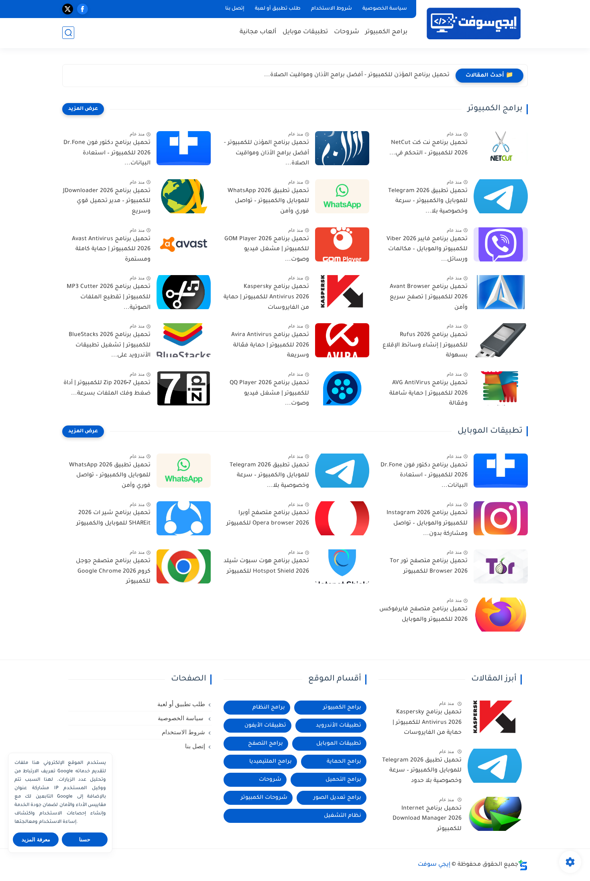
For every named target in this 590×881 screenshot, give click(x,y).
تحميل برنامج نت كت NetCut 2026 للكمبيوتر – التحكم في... (428, 148)
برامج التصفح (265, 744)
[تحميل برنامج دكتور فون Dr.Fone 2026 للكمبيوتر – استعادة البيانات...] (184, 148)
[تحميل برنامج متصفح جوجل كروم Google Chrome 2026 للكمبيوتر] (184, 566)
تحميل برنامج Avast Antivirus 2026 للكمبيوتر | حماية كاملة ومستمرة (111, 249)
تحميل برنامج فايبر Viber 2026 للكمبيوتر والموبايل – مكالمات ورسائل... (427, 249)
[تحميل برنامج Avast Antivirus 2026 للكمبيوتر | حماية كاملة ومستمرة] (184, 244)
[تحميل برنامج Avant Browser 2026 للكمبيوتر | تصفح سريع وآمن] (501, 292)
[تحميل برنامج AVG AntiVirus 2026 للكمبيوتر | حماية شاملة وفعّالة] (501, 388)
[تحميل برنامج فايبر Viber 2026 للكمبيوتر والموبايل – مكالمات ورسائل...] (501, 244)
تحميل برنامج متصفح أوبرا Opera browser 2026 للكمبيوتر (267, 518)
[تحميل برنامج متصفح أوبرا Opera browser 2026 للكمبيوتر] (342, 518)
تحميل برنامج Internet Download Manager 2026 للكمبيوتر (427, 819)
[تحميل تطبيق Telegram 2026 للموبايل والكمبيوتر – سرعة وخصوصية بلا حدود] (495, 766)
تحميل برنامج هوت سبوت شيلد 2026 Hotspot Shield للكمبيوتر (266, 566)
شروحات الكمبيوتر (264, 798)
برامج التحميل (343, 780)
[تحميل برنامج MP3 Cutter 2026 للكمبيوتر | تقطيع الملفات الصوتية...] (184, 292)
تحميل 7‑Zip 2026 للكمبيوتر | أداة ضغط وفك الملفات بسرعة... (107, 388)
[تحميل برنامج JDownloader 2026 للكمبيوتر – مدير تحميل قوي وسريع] (184, 196)
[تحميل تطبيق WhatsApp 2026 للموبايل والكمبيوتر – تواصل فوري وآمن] (342, 196)
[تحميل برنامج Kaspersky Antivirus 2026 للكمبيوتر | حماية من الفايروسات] (342, 292)
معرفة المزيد (36, 839)
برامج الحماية (344, 762)
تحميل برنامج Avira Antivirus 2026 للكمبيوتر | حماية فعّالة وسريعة (270, 345)
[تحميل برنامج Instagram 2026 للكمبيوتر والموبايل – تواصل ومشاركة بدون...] (501, 518)
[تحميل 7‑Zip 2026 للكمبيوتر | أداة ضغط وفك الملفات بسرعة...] (184, 388)
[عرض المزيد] (83, 109)
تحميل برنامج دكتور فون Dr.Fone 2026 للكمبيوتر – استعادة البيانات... (107, 153)
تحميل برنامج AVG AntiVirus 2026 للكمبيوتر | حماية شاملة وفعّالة (428, 393)
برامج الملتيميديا (270, 762)
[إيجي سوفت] (474, 23)
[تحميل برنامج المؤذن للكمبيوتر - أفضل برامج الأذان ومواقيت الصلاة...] (342, 148)
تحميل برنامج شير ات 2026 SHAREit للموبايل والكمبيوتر (113, 518)
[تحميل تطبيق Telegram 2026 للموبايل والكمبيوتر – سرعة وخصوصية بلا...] (501, 196)
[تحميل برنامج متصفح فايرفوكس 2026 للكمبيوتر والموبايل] (501, 614)
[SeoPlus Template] (523, 865)
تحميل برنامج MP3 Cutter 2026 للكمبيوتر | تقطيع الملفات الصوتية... (109, 297)
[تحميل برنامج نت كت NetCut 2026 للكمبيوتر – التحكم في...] (501, 148)
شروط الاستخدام (331, 9)
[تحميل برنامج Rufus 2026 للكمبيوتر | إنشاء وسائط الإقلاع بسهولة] (501, 340)
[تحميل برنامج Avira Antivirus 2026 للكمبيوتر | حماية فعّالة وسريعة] (342, 340)
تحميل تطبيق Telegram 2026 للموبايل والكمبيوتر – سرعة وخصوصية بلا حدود (422, 770)
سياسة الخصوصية (384, 9)
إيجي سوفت (434, 865)
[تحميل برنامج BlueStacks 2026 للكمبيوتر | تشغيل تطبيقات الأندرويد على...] (184, 340)
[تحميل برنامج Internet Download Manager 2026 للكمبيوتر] (495, 814)
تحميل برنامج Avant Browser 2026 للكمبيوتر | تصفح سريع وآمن (429, 297)
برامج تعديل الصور (337, 798)
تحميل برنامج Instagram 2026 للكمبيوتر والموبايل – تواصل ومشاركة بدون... (427, 523)
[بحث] (68, 32)
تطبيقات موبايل (305, 32)
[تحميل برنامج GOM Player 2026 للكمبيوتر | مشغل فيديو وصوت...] (342, 244)
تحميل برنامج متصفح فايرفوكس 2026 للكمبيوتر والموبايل (423, 614)
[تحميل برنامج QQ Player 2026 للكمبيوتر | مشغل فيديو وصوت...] (342, 388)
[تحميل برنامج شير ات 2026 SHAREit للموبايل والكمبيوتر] (184, 518)
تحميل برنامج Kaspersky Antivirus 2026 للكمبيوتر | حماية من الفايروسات (266, 297)
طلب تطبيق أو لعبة (278, 9)
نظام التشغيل (342, 816)
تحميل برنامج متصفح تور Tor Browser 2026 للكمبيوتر (429, 566)
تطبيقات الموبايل (338, 744)
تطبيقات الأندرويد (338, 726)
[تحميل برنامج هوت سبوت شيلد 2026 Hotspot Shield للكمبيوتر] (342, 566)
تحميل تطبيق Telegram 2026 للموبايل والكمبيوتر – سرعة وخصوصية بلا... (428, 201)
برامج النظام (268, 708)
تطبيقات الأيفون (265, 726)
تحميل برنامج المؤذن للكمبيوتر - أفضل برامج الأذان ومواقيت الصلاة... (357, 75)
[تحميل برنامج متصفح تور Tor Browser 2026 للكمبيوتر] (501, 566)
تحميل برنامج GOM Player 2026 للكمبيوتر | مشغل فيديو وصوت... (266, 249)
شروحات (346, 32)
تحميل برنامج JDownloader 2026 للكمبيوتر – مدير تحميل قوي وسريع (107, 201)
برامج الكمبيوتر (386, 32)
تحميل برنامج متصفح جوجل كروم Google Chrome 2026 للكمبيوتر (113, 571)
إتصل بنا (234, 9)
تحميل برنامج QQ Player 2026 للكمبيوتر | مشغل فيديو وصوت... (269, 393)
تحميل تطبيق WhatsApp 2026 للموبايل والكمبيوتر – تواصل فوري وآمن (268, 201)
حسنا (84, 839)
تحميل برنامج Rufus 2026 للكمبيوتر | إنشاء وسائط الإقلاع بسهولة (425, 345)
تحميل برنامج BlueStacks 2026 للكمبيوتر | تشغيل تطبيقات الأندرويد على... (110, 345)
